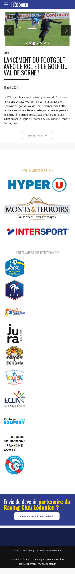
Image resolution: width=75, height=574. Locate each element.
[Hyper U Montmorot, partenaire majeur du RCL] (37, 185)
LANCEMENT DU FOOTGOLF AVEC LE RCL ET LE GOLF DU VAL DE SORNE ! (36, 66)
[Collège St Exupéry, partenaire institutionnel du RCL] (14, 421)
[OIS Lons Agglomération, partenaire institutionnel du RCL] (14, 377)
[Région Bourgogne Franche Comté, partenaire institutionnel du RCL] (14, 443)
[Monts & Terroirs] (37, 208)
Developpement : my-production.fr (37, 563)
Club (6, 52)
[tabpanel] (37, 29)
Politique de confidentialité (49, 559)
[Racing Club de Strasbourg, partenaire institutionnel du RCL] (14, 465)
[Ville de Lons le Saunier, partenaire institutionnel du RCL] (14, 355)
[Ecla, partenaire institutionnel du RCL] (14, 399)
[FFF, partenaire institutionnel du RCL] (14, 290)
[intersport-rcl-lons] (37, 232)
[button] (9, 30)
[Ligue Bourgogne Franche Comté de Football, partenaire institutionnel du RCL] (14, 312)
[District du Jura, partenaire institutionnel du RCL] (14, 268)
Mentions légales (20, 559)
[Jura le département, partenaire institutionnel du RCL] (14, 333)
